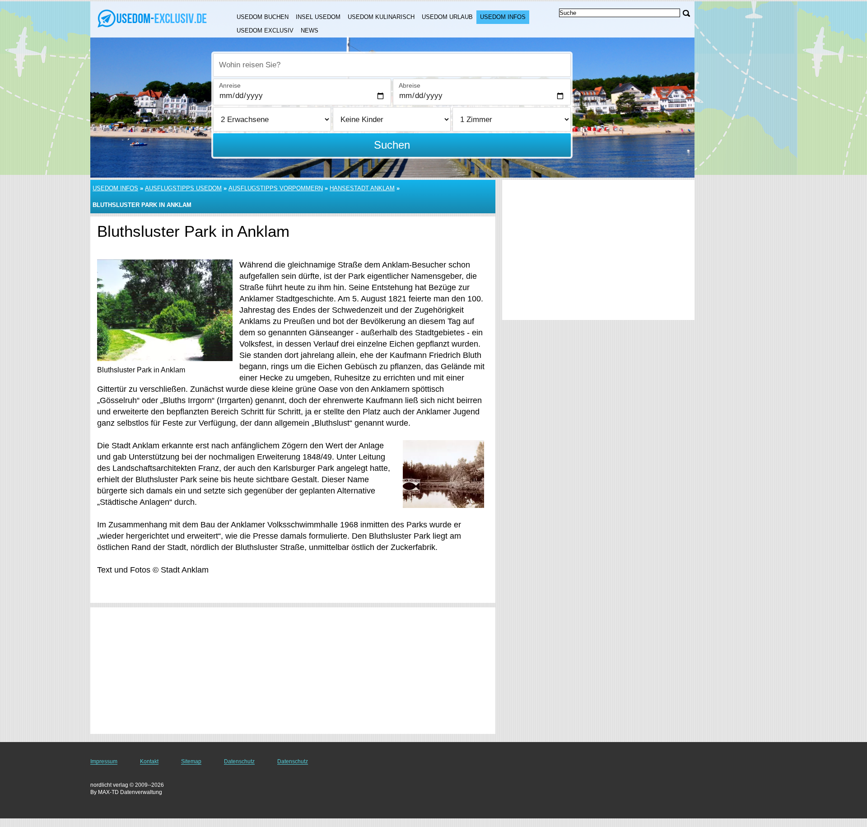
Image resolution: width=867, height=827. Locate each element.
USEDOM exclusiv (265, 30)
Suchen (392, 145)
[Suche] (686, 13)
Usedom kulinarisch (381, 17)
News (309, 30)
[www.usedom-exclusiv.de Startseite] (152, 18)
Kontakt (149, 761)
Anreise (230, 85)
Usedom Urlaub (447, 17)
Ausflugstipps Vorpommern (275, 188)
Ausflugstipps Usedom (183, 188)
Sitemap (191, 761)
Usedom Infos (503, 17)
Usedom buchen (263, 17)
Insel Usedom (318, 17)
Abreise (409, 85)
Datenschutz (239, 761)
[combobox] (392, 65)
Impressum (103, 761)
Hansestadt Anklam (362, 188)
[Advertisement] (292, 670)
